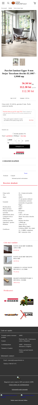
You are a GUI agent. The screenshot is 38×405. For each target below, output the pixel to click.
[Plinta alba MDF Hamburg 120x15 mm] (8, 249)
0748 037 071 (12, 363)
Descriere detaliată (10, 183)
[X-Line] (27, 315)
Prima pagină (4, 8)
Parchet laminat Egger (18, 8)
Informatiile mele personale (20, 389)
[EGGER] (11, 300)
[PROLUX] (27, 300)
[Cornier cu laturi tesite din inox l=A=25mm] (8, 271)
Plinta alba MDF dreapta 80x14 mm (22, 257)
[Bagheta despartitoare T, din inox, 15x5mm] (8, 281)
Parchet (10, 8)
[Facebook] (3, 367)
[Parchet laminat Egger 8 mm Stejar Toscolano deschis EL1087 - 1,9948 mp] (19, 56)
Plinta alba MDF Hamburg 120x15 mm (23, 246)
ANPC (21, 335)
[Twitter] (7, 367)
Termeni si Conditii (7, 348)
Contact (3, 341)
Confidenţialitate (6, 344)
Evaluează (5, 175)
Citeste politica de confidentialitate (19, 384)
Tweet (25, 173)
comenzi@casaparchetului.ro (16, 360)
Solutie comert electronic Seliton (19, 400)
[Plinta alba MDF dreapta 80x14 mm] (8, 260)
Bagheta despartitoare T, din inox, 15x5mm (23, 279)
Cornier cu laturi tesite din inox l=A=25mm (22, 268)
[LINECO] (11, 315)
